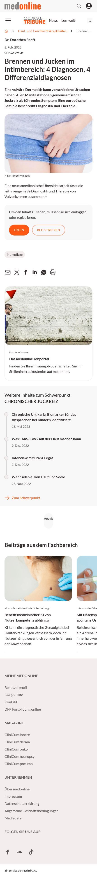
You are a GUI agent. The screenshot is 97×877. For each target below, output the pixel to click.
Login (19, 230)
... (90, 20)
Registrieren (48, 230)
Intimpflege (15, 254)
